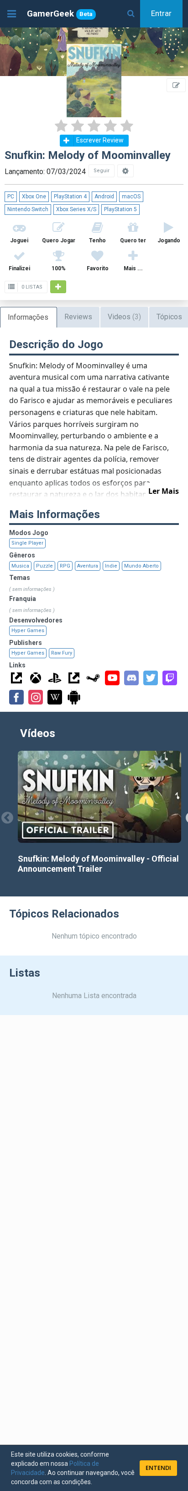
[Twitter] (150, 678)
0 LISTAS (31, 287)
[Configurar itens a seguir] (125, 170)
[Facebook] (16, 697)
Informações (28, 317)
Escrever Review (100, 140)
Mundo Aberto (141, 566)
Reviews (78, 316)
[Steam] (93, 678)
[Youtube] (112, 678)
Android (104, 196)
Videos (124, 316)
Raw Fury (61, 653)
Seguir (102, 171)
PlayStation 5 (120, 209)
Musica (20, 566)
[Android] (74, 697)
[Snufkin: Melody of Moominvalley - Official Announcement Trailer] (99, 797)
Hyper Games (27, 631)
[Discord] (131, 678)
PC (10, 196)
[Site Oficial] (16, 678)
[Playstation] (54, 678)
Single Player (27, 543)
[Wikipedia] (54, 697)
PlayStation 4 (70, 196)
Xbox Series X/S (76, 209)
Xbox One (34, 196)
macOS (131, 196)
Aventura (87, 566)
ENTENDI (158, 1468)
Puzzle (44, 566)
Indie (111, 566)
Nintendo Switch (27, 209)
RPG (65, 566)
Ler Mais (163, 491)
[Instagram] (35, 697)
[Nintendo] (74, 678)
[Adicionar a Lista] (58, 286)
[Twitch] (169, 678)
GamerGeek (60, 13)
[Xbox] (35, 678)
